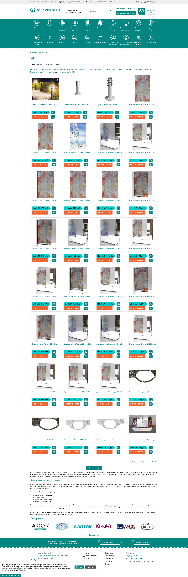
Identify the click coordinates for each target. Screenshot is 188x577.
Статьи (112, 2)
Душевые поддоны (94, 69)
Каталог (53, 2)
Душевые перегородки (75, 69)
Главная (33, 52)
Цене (58, 64)
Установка (87, 558)
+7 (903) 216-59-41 (125, 9)
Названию (48, 64)
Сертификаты (101, 2)
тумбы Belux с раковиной (44, 495)
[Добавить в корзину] (53, 117)
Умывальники (35, 72)
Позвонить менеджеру (110, 542)
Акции (44, 2)
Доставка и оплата (75, 2)
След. (154, 462)
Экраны (60, 69)
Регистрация (151, 2)
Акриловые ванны (46, 69)
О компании (34, 2)
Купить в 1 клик (40, 117)
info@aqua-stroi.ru (137, 558)
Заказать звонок (142, 542)
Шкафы (146, 69)
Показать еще (94, 468)
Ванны (32, 69)
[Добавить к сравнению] (53, 112)
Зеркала (108, 69)
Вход (140, 2)
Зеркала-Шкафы (123, 69)
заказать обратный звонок (126, 13)
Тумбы (136, 69)
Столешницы (50, 72)
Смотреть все (94, 535)
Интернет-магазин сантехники (49, 556)
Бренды (62, 2)
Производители (110, 556)
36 (149, 462)
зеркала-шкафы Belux (77, 472)
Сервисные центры (112, 558)
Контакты (89, 2)
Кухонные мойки (65, 72)
